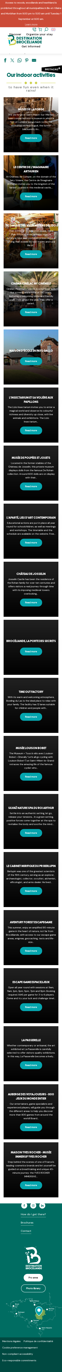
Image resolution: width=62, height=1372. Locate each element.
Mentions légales (11, 1341)
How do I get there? (33, 1214)
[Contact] (34, 30)
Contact (26, 1231)
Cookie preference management (20, 1347)
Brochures (27, 1222)
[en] (53, 30)
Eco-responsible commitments (19, 1360)
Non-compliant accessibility (17, 1354)
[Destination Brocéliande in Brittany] (22, 40)
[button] (46, 29)
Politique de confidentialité (38, 1341)
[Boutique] (40, 30)
